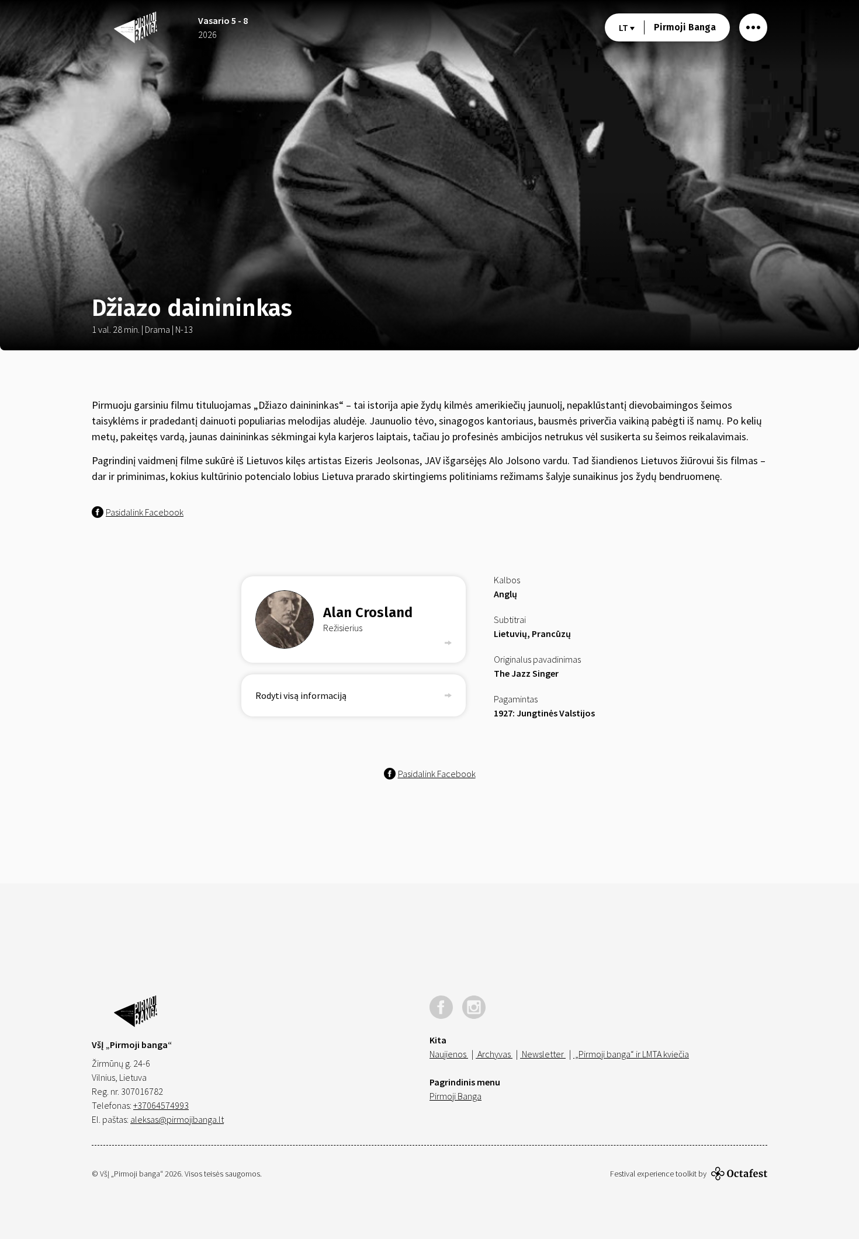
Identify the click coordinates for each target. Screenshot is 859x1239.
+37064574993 (161, 1105)
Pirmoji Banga (685, 27)
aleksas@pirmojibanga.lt (177, 1119)
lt (624, 27)
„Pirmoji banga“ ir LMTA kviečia (631, 1054)
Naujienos (449, 1054)
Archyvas (494, 1054)
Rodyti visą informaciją (301, 695)
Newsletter (543, 1054)
